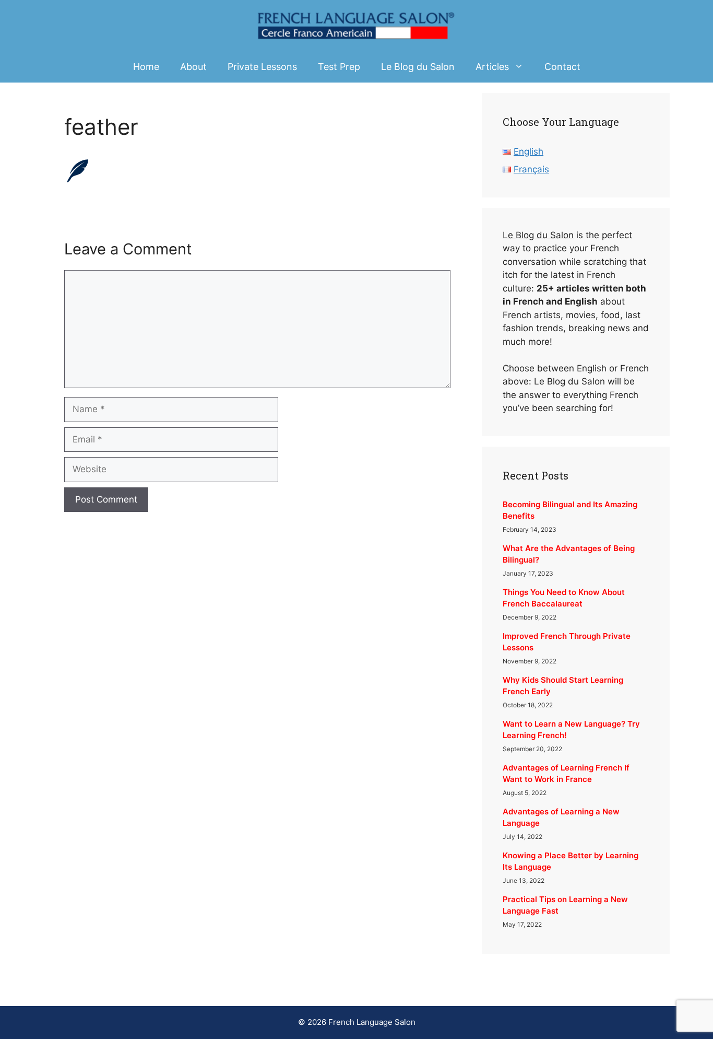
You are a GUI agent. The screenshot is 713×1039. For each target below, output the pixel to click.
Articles (492, 66)
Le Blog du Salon (418, 66)
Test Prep (339, 66)
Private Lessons (262, 66)
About (193, 66)
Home (146, 66)
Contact (562, 66)
